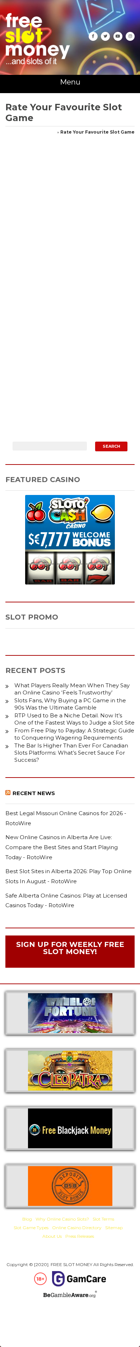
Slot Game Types (31, 1227)
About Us (52, 1236)
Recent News (34, 793)
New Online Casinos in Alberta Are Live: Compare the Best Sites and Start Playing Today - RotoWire (61, 847)
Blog (27, 1219)
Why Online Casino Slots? (62, 1219)
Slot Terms (103, 1219)
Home (49, 132)
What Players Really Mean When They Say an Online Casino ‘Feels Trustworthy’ (72, 689)
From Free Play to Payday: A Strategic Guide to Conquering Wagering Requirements (74, 734)
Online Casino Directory (77, 1227)
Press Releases (79, 1236)
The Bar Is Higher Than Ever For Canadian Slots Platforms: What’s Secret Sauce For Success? (71, 752)
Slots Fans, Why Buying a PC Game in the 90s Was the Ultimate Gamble (70, 704)
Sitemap (114, 1227)
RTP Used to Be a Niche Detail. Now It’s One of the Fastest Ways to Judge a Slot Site (74, 719)
